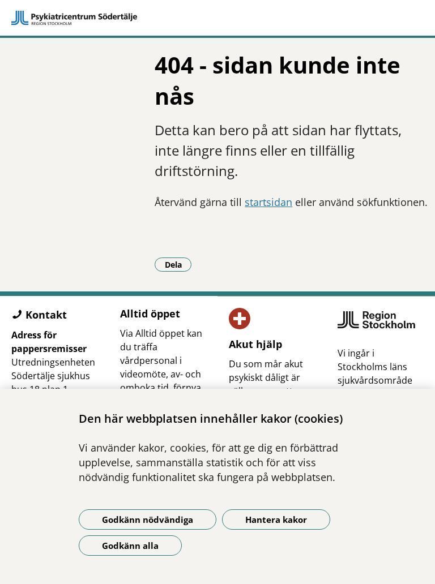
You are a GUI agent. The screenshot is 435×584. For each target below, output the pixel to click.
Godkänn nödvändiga (147, 519)
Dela (178, 264)
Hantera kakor (276, 519)
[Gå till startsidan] (217, 18)
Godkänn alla (130, 545)
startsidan (268, 202)
